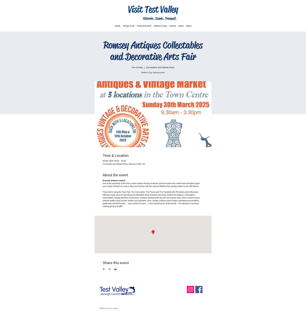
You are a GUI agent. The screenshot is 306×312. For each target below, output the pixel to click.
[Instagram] (190, 289)
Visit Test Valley (153, 9)
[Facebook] (198, 289)
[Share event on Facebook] (104, 269)
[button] (129, 26)
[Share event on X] (110, 269)
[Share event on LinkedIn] (115, 269)
